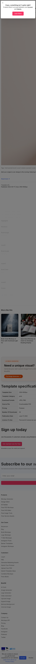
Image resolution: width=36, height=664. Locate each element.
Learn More (18, 13)
